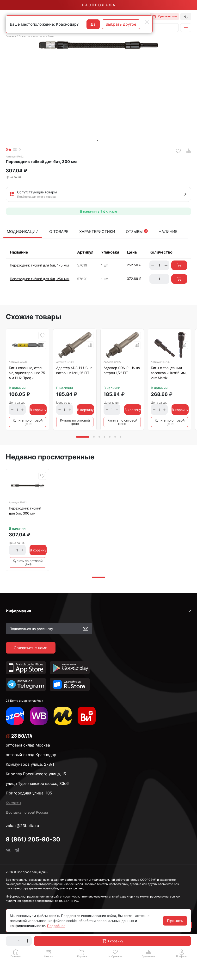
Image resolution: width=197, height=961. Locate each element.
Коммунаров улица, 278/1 (30, 764)
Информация (18, 610)
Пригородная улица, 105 (29, 793)
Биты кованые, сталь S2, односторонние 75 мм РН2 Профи (27, 373)
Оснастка (24, 36)
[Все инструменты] (87, 716)
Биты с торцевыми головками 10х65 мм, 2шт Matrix (169, 373)
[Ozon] (15, 716)
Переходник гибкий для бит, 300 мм (25, 510)
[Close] (147, 22)
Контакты (13, 803)
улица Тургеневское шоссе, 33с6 (37, 783)
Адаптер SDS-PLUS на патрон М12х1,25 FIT (74, 370)
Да (93, 24)
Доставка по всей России (27, 812)
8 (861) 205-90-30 (33, 839)
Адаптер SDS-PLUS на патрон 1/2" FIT (122, 370)
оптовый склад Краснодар (31, 754)
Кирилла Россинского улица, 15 (36, 773)
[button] (48, 953)
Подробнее (56, 926)
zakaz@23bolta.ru (22, 825)
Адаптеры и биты (43, 36)
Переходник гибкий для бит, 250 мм (39, 279)
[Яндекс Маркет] (63, 716)
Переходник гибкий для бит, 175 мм (39, 265)
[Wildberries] (39, 716)
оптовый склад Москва (28, 745)
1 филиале (108, 211)
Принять (175, 920)
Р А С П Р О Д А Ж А (98, 5)
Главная (11, 36)
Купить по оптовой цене (28, 422)
